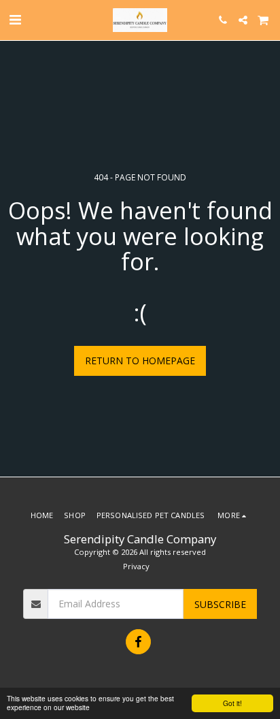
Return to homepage (140, 360)
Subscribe (220, 604)
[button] (15, 19)
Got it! (232, 703)
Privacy (136, 566)
